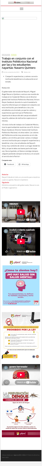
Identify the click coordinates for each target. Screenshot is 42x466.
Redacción (27, 72)
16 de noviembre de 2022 (11, 72)
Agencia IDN (17, 455)
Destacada (6, 54)
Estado (14, 54)
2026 (24, 455)
